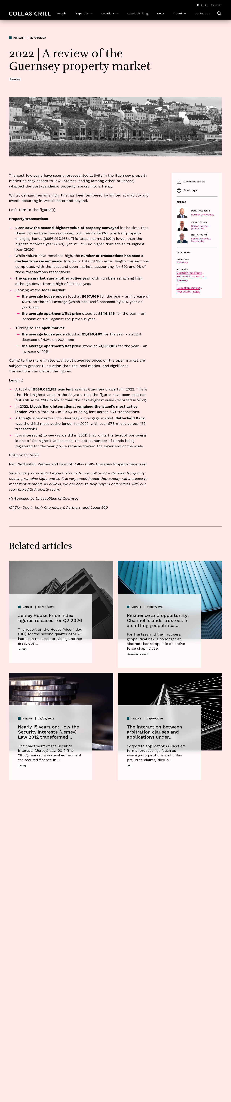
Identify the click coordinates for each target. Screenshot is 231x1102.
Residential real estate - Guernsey (191, 278)
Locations (108, 13)
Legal (196, 291)
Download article (194, 181)
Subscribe (216, 5)
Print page (190, 190)
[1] (11, 498)
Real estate (184, 291)
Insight (19, 37)
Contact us (202, 13)
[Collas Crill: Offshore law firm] (30, 14)
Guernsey (182, 262)
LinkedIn (202, 5)
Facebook (198, 5)
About (178, 13)
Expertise (82, 13)
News (161, 13)
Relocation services (188, 287)
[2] (31, 489)
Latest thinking (137, 13)
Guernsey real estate (189, 272)
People (62, 13)
